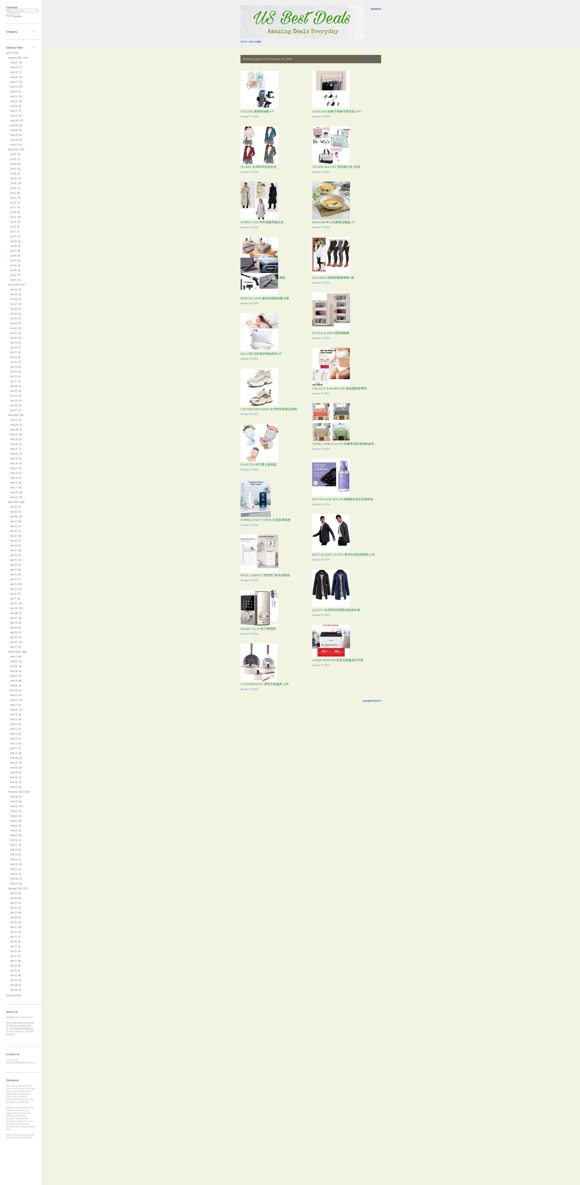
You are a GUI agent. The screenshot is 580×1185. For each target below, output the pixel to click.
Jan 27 (15, 903)
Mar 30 (15, 661)
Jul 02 (15, 275)
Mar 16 (15, 724)
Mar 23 (15, 695)
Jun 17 (15, 352)
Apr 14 (15, 584)
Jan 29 (15, 893)
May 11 (15, 487)
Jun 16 (15, 357)
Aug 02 (15, 139)
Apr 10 (15, 603)
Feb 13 (15, 864)
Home (243, 41)
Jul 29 (15, 159)
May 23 (15, 439)
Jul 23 (15, 183)
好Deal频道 (255, 41)
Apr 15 (15, 579)
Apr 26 (15, 526)
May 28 (15, 429)
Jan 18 (15, 941)
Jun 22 (15, 328)
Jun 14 (15, 366)
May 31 (15, 420)
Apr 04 (15, 632)
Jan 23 (15, 917)
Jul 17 (14, 207)
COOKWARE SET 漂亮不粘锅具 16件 (264, 684)
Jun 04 (15, 395)
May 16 (15, 473)
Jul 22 (14, 188)
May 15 (15, 478)
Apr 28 (16, 516)
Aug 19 (15, 72)
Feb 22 (15, 825)
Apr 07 (15, 618)
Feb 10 (15, 874)
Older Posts (372, 701)
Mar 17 (15, 719)
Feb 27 (15, 801)
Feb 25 (15, 811)
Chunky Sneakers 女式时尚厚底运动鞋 (268, 409)
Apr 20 (15, 555)
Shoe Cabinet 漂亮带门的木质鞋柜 (265, 575)
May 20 (15, 453)
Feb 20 (15, 835)
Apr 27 (15, 521)
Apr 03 (15, 637)
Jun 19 (15, 342)
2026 (12, 52)
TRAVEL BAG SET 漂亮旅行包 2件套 (336, 167)
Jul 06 (15, 255)
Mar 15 (15, 729)
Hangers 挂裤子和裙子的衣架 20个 (336, 111)
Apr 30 (15, 506)
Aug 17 (16, 81)
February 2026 (18, 791)
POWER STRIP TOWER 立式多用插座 (265, 520)
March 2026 (17, 651)
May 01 (15, 497)
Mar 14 (15, 733)
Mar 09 (15, 758)
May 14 (15, 482)
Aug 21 (15, 62)
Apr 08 (15, 613)
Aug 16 (16, 86)
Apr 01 (15, 647)
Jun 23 (15, 323)
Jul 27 (14, 168)
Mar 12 (15, 743)
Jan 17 (15, 946)
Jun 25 (15, 313)
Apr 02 (16, 642)
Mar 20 (15, 709)
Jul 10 (14, 236)
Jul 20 (14, 197)
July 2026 (15, 149)
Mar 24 (15, 690)
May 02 (16, 492)
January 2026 (17, 888)
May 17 (15, 468)
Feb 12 (15, 869)
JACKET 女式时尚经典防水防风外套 (336, 610)
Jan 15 (15, 956)
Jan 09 (15, 980)
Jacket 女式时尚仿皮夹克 (258, 167)
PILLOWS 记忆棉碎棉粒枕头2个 (261, 354)
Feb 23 (15, 820)
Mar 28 (15, 671)
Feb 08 (15, 878)
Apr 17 (15, 569)
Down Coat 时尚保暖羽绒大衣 (262, 222)
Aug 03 (15, 135)
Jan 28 (15, 898)
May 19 (15, 458)
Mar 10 (15, 753)
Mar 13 (15, 738)
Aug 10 (15, 115)
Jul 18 (14, 202)
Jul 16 (14, 212)
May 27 (15, 434)
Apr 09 (16, 608)
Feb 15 (15, 854)
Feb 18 (15, 840)
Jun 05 (15, 391)
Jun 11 (15, 381)
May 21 (15, 449)
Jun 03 (15, 400)
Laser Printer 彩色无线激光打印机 (338, 660)
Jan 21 (15, 927)
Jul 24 (15, 178)
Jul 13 (15, 222)
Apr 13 (15, 589)
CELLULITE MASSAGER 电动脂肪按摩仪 (339, 388)
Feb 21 (15, 830)
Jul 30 (14, 154)
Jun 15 (15, 362)
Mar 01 (15, 787)
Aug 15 (15, 91)
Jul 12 (14, 226)
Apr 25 (15, 531)
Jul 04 (15, 265)
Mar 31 (15, 656)
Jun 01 (15, 410)
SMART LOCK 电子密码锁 (258, 629)
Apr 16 (15, 574)
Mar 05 (15, 772)
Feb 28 (15, 796)
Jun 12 (15, 376)
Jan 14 (15, 961)
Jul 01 (14, 279)
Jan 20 (15, 932)
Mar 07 (15, 762)
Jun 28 (15, 299)
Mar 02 (15, 782)
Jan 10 (15, 975)
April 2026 (16, 502)
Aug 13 (16, 101)
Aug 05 (15, 130)
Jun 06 (15, 386)
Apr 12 (15, 593)
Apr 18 (15, 564)
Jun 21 (15, 333)
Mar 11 (15, 748)
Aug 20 (15, 67)
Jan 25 (15, 907)
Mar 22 (16, 700)
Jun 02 (15, 405)
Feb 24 (15, 816)
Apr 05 (15, 627)
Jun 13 (15, 371)
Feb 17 (15, 845)
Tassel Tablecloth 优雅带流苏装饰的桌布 (343, 444)
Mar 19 (15, 714)
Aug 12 (15, 106)
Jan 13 (15, 965)
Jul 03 (15, 270)
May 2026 (15, 415)
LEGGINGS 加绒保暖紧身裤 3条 (333, 278)
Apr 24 (15, 535)
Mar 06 (15, 767)
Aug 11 (15, 110)
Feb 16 (15, 849)
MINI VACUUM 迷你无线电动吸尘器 (264, 298)
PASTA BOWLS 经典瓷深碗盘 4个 (334, 222)
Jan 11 (14, 970)
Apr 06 (15, 622)
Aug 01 (15, 144)
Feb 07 (15, 883)
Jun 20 (15, 337)
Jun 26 (15, 308)
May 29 (15, 424)
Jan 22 (15, 922)
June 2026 (16, 284)
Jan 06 (15, 989)
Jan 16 (15, 951)
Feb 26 (16, 806)
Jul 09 (15, 241)
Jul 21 (14, 193)
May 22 (15, 444)
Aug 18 (16, 77)
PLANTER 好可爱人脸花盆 (258, 464)
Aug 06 (15, 125)
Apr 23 (15, 540)
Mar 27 (15, 676)
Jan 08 (15, 985)
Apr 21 (15, 550)
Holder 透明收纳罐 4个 (257, 111)
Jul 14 (15, 217)
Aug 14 (16, 96)
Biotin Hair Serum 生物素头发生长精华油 (342, 499)
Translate (16, 16)
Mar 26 (15, 680)
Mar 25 (15, 685)
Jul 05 (15, 260)
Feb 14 (15, 859)
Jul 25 (14, 173)
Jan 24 (15, 912)
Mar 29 (15, 666)
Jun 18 (15, 347)
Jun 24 (15, 318)
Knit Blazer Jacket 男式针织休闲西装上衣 (343, 555)
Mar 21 (15, 705)
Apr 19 (15, 560)
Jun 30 (15, 289)
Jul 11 (14, 231)
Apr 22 (15, 545)
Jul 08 (15, 246)
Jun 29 (15, 294)
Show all (371, 59)
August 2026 (17, 57)
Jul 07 (15, 250)
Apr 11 (14, 598)
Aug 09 (16, 120)
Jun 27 (15, 304)
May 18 (15, 463)
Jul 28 (15, 164)
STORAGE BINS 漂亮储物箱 (330, 333)
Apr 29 (15, 511)
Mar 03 (15, 777)
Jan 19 (15, 936)
